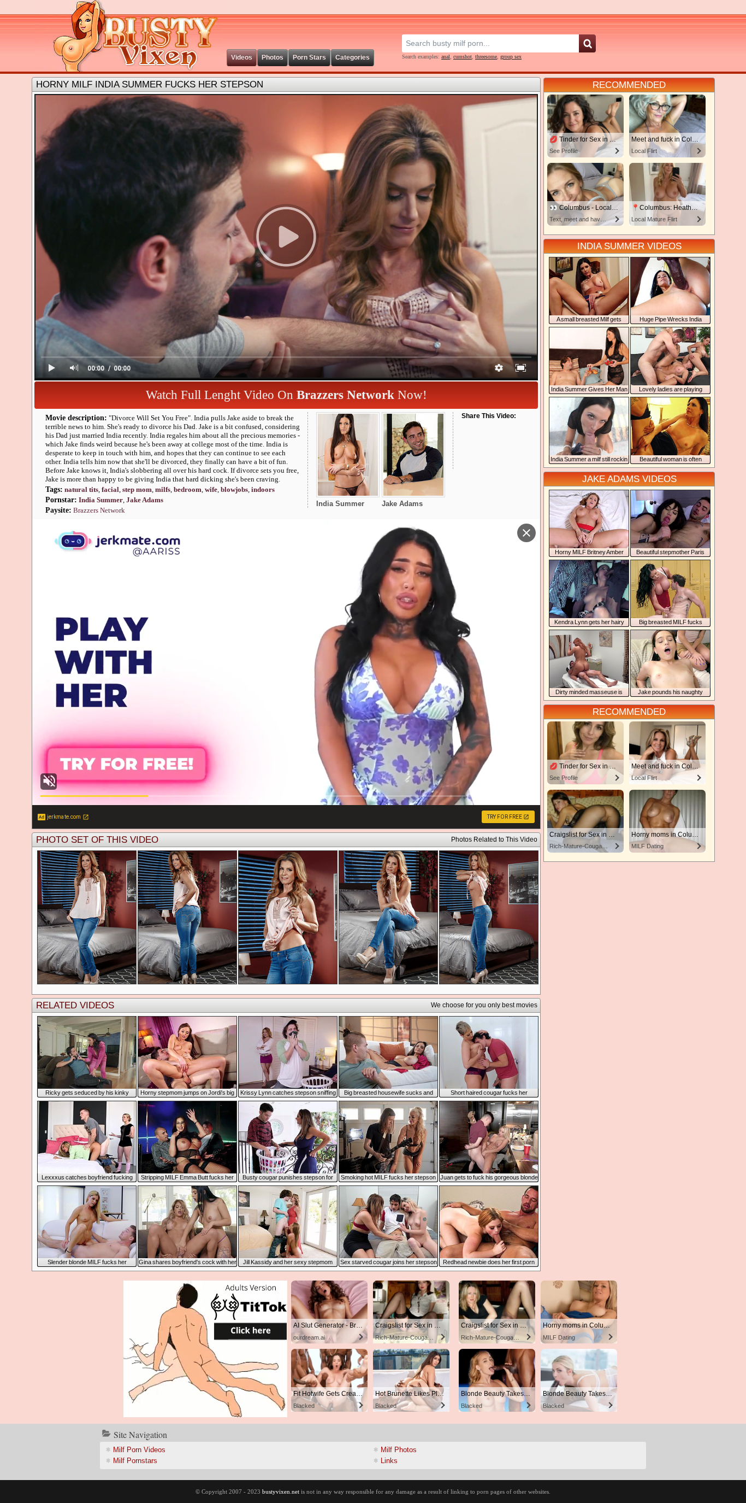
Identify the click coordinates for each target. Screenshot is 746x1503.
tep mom (137, 489)
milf (162, 489)
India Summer (101, 500)
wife (211, 489)
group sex (511, 57)
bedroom (188, 489)
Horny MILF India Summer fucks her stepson (149, 84)
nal (445, 57)
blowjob (234, 489)
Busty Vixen (127, 36)
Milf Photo (399, 1450)
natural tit (81, 489)
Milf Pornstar (135, 1461)
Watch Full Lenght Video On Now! (286, 395)
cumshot (462, 57)
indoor (263, 489)
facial (110, 489)
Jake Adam (144, 500)
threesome (486, 57)
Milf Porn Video (139, 1450)
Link (389, 1461)
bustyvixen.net (280, 1491)
